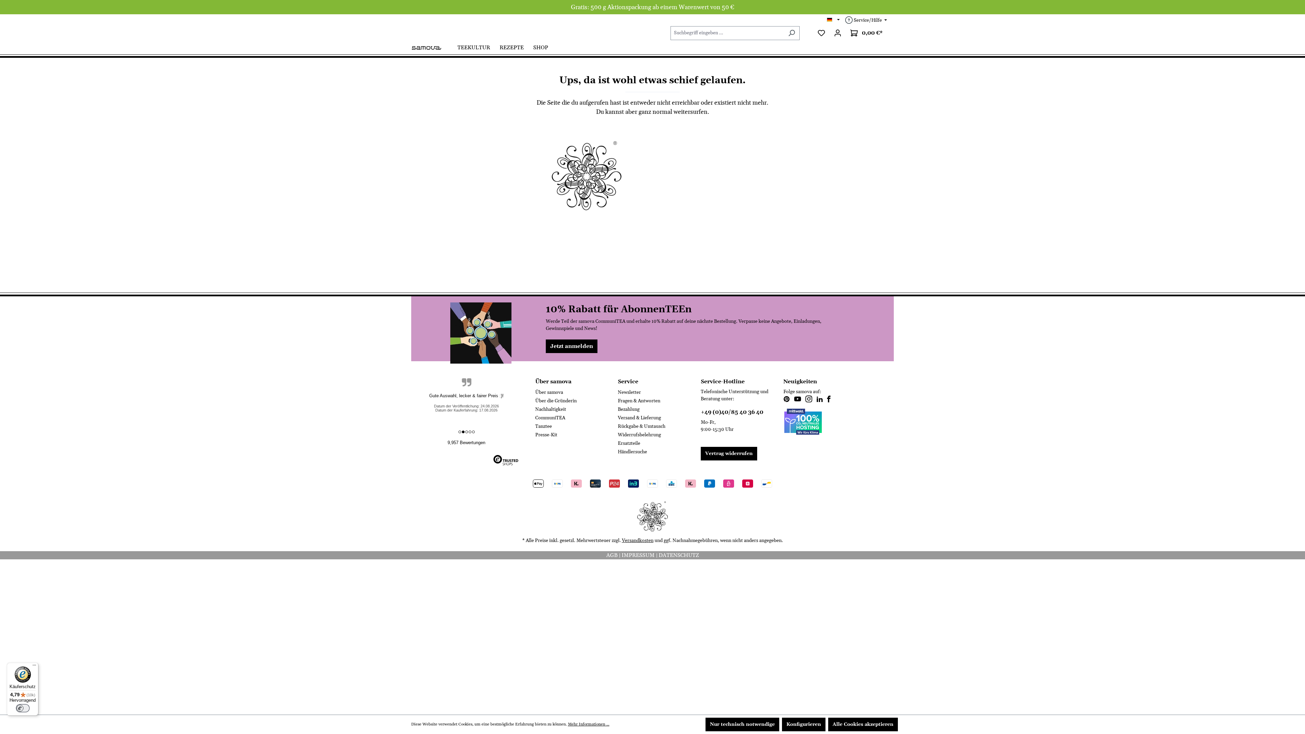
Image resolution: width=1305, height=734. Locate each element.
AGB (612, 555)
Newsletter (629, 392)
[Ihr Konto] (838, 33)
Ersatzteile (629, 443)
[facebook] (828, 400)
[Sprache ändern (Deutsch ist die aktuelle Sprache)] (833, 20)
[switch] (23, 708)
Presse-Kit (546, 435)
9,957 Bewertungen (466, 442)
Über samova (549, 392)
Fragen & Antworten (639, 401)
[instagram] (808, 400)
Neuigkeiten (800, 381)
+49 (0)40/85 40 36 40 (732, 412)
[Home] (432, 47)
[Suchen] (792, 33)
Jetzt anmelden (571, 346)
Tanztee (543, 426)
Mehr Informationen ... (588, 724)
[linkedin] (819, 400)
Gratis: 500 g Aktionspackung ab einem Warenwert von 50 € (652, 7)
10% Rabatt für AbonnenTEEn (619, 309)
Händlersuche (632, 452)
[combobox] (727, 33)
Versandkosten (638, 541)
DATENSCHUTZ (679, 555)
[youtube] (797, 400)
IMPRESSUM (639, 555)
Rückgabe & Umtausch (641, 426)
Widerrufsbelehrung (639, 435)
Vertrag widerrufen (729, 454)
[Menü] (34, 667)
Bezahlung (629, 409)
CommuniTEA (550, 418)
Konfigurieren (803, 724)
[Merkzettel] (821, 33)
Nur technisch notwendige (742, 724)
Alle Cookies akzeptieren (863, 724)
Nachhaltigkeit (550, 409)
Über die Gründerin (556, 401)
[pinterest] (786, 400)
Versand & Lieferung (639, 418)
